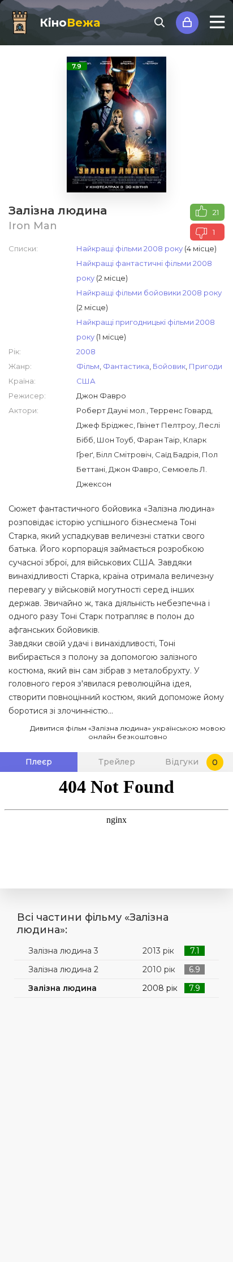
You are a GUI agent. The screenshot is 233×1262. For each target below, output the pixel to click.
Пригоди (205, 366)
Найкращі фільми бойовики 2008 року (149, 292)
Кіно (70, 22)
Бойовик (169, 366)
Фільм (88, 366)
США (86, 380)
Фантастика (126, 366)
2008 (86, 351)
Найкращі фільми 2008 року (129, 248)
